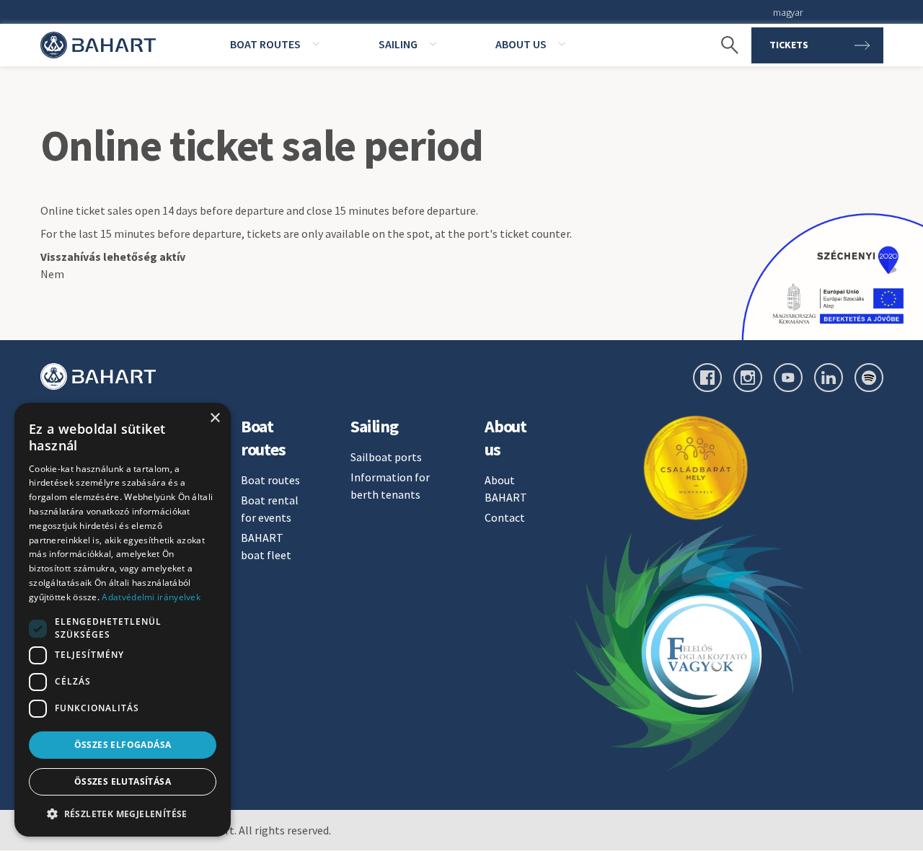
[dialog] (122, 620)
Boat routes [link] (265, 44)
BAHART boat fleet (266, 546)
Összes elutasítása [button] (122, 781)
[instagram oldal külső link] (747, 377)
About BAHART (506, 488)
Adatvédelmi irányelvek (151, 597)
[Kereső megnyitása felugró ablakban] (722, 45)
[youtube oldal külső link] (788, 377)
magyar (787, 12)
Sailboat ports (386, 457)
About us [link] (521, 44)
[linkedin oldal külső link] (828, 377)
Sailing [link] (398, 44)
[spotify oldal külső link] (868, 377)
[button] (122, 813)
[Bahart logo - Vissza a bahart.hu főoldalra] (98, 45)
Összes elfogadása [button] (123, 745)
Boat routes (270, 480)
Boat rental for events (270, 509)
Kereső (722, 21)
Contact (505, 517)
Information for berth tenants (390, 486)
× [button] (214, 418)
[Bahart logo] (98, 376)
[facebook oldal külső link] (707, 377)
